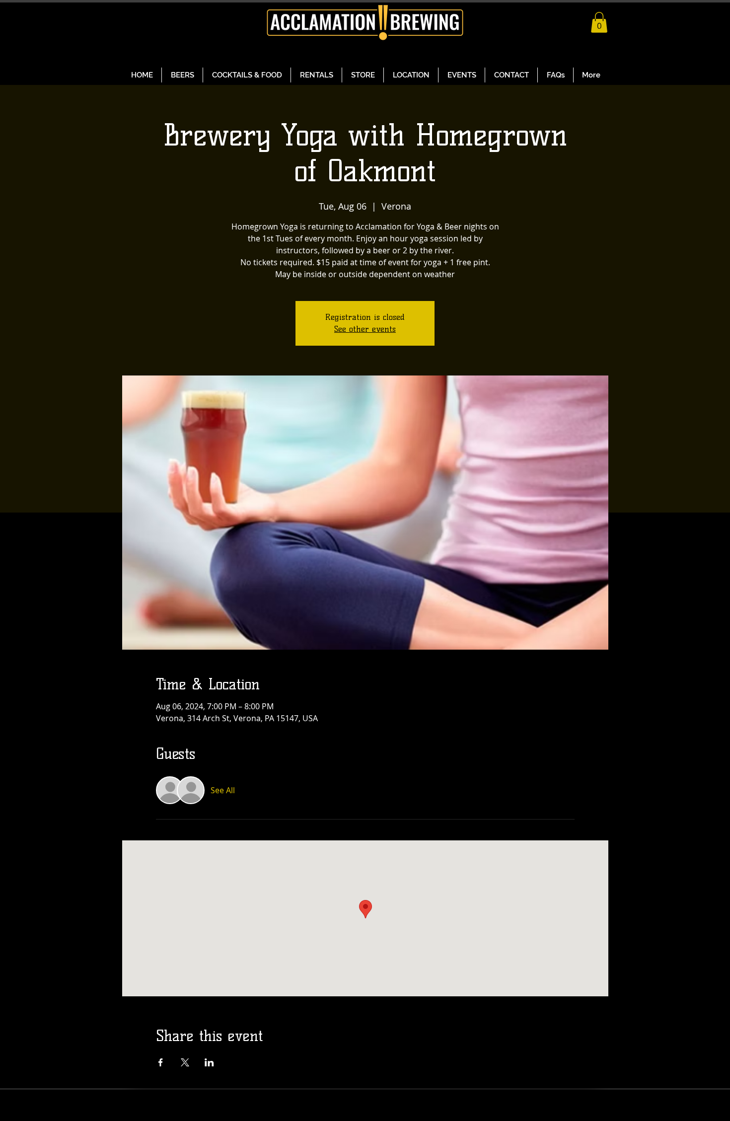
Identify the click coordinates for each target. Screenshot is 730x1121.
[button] (599, 22)
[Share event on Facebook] (160, 1062)
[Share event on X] (185, 1062)
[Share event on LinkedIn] (209, 1062)
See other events (365, 329)
